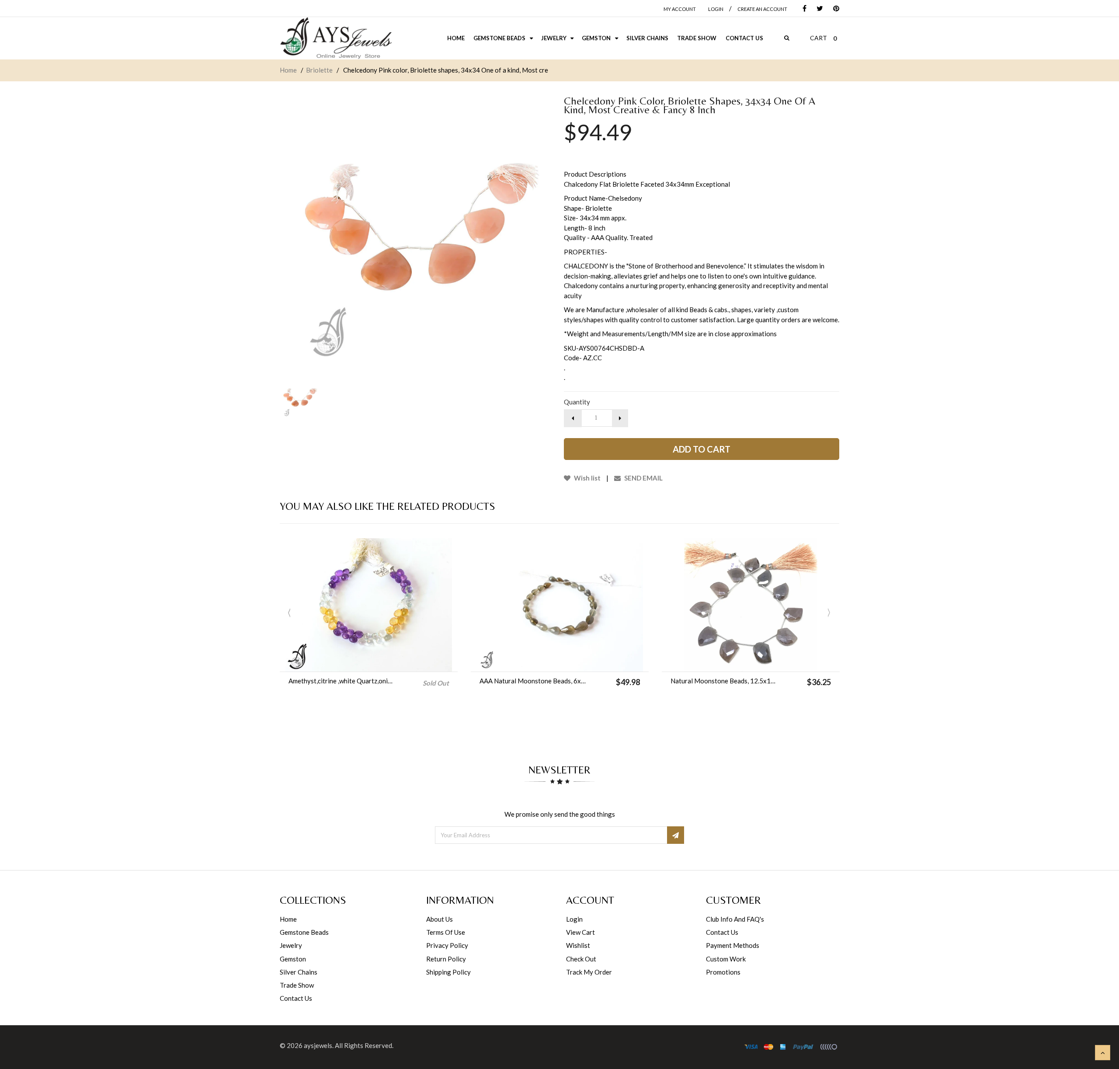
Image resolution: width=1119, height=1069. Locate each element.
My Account (680, 9)
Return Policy (446, 959)
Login (574, 919)
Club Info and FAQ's (735, 919)
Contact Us (296, 998)
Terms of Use (445, 932)
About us (439, 919)
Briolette (319, 70)
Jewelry (291, 945)
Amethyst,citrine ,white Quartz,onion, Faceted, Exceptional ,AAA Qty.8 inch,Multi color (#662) (342, 681)
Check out (581, 959)
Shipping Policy (448, 972)
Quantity (577, 402)
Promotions (723, 972)
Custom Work (726, 959)
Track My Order (589, 972)
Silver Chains (298, 972)
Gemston (293, 959)
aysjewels (318, 1045)
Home (288, 70)
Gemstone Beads (304, 932)
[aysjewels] (336, 38)
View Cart (580, 932)
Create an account (762, 9)
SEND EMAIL (643, 478)
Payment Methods (732, 945)
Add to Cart (701, 449)
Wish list (587, 478)
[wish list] (582, 661)
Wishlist (578, 945)
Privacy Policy (447, 945)
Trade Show (297, 985)
